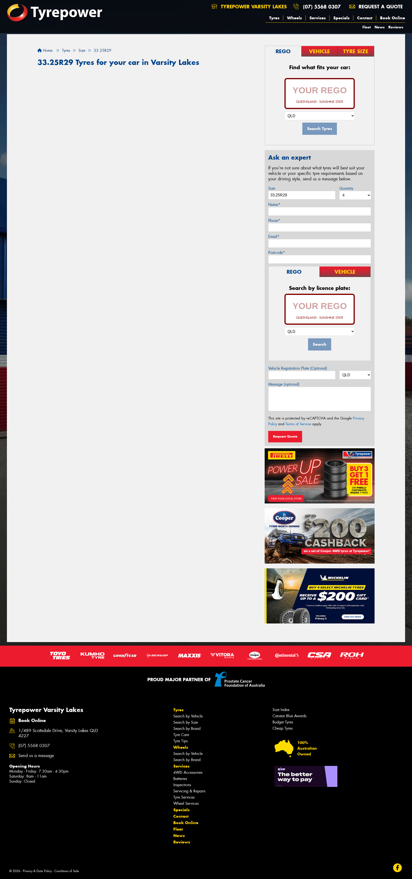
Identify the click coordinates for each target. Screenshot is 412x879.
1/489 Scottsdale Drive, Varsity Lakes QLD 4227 (58, 733)
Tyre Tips (180, 740)
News (380, 27)
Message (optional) (283, 384)
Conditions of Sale (66, 871)
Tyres (274, 18)
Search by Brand (187, 728)
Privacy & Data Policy (37, 871)
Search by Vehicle (188, 716)
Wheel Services (186, 803)
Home (47, 50)
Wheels (294, 18)
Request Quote (285, 436)
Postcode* (276, 252)
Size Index (281, 709)
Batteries (180, 778)
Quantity (346, 188)
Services (317, 18)
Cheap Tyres (283, 728)
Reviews (395, 27)
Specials (341, 18)
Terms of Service (298, 424)
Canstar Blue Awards (289, 715)
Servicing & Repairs (189, 791)
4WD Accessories (187, 772)
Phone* (274, 220)
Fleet (366, 27)
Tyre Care (181, 734)
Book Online (392, 18)
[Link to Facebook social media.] (397, 867)
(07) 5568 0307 (322, 7)
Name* (274, 204)
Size (271, 188)
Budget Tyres (283, 722)
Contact (364, 18)
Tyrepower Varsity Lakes (253, 7)
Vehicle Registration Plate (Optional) (297, 368)
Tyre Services (184, 797)
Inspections (182, 784)
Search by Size (185, 722)
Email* (273, 236)
